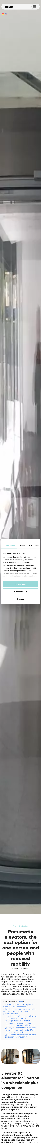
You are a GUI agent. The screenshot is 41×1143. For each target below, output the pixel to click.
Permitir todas (20, 584)
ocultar (20, 1002)
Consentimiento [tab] (9, 545)
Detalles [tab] (22, 545)
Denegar (20, 599)
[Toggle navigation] (34, 6)
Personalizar (19, 592)
